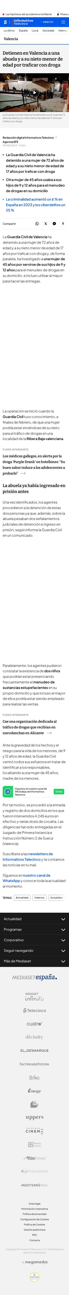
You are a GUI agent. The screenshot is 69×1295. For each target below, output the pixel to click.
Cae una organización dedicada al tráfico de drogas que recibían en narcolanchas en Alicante (30, 727)
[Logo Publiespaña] (34, 1171)
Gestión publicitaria (34, 1229)
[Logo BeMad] (34, 1104)
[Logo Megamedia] (36, 1262)
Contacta (34, 1240)
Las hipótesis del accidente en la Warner (29, 14)
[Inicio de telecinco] (5, 22)
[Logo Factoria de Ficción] (34, 1064)
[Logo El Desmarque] (34, 1050)
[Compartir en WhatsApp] (37, 223)
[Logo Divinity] (34, 1037)
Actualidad (22, 898)
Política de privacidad (34, 1214)
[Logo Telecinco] (34, 1010)
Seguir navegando (18, 950)
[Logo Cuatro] (34, 1024)
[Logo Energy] (34, 1091)
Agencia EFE (10, 141)
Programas (13, 929)
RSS (34, 1234)
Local (35, 30)
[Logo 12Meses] (34, 1144)
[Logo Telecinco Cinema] (34, 1131)
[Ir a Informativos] (22, 22)
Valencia (11, 39)
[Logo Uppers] (34, 1118)
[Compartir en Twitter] (45, 223)
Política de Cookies (34, 1224)
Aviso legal (34, 1203)
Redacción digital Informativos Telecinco (28, 137)
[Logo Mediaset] (35, 979)
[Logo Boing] (34, 1077)
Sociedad (48, 30)
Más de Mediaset (17, 961)
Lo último (9, 30)
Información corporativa (34, 1208)
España (23, 30)
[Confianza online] (34, 1281)
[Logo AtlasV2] (34, 1158)
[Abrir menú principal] (63, 22)
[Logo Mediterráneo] (34, 1184)
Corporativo (14, 940)
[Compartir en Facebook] (63, 223)
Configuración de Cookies (34, 1219)
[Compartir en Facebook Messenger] (54, 223)
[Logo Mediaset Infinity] (34, 997)
